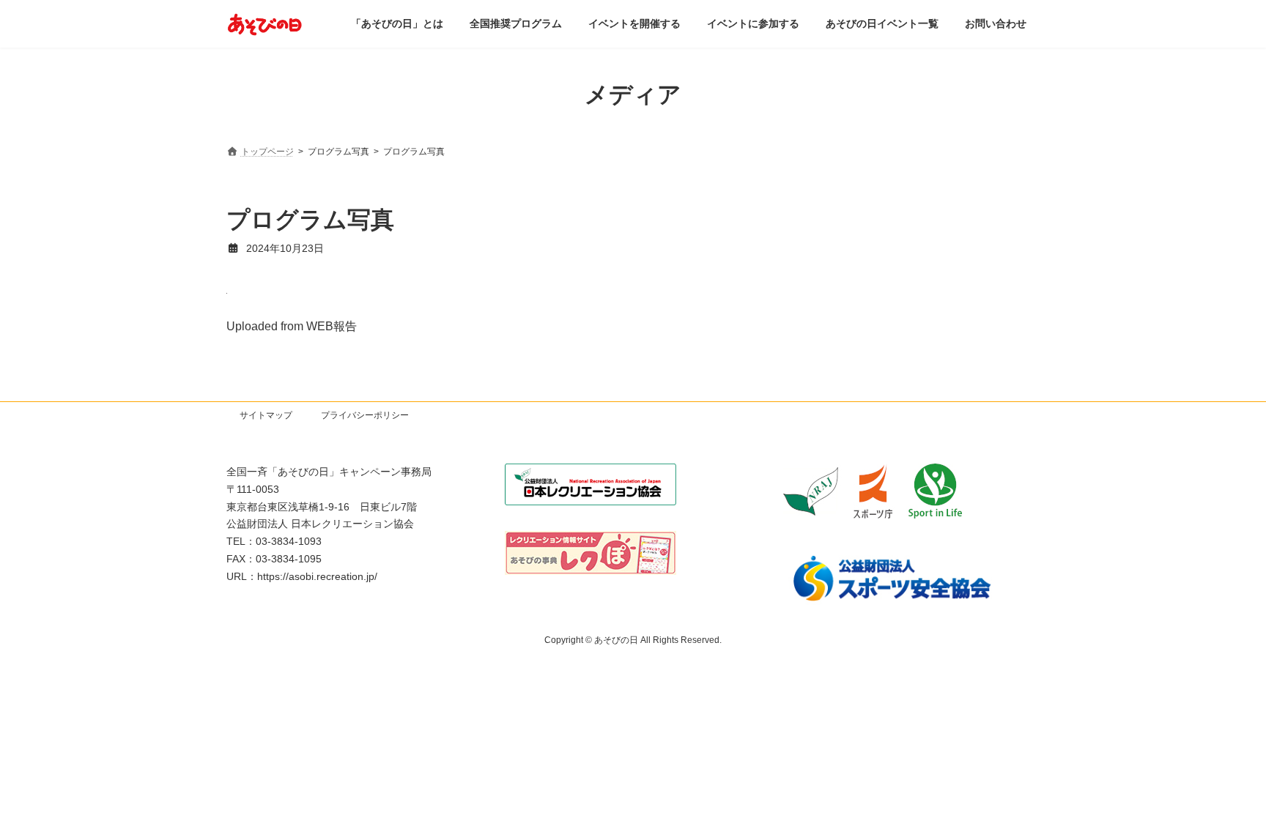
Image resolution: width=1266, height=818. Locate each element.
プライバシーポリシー (365, 415)
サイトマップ (266, 415)
